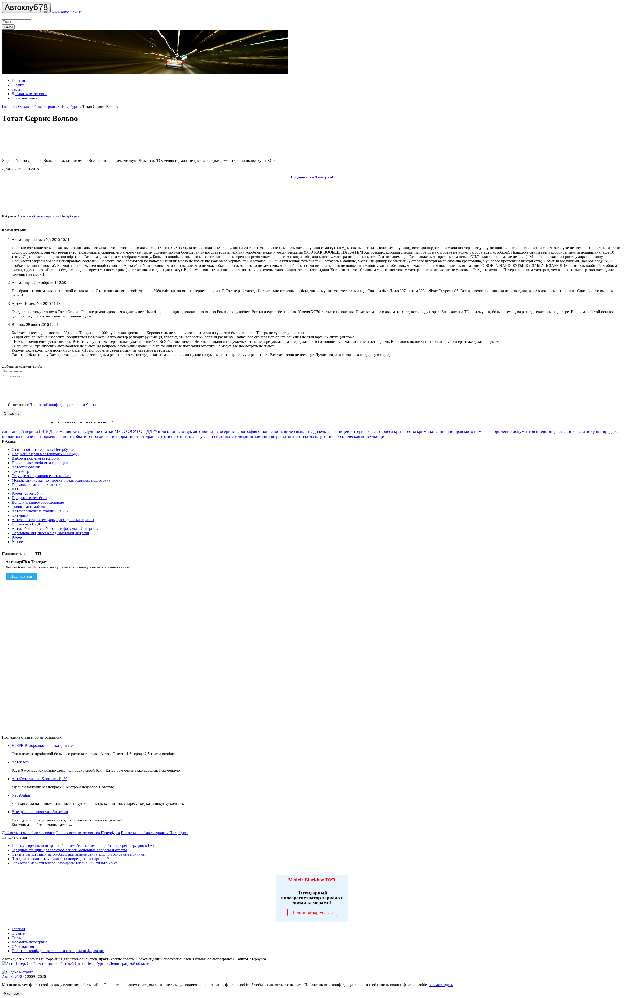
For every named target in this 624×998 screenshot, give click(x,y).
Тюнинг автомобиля (29, 506)
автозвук (184, 431)
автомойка (203, 431)
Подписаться (21, 576)
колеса (387, 431)
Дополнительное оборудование (38, 502)
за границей (338, 431)
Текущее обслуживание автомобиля (41, 476)
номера (481, 431)
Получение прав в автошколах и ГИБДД (45, 454)
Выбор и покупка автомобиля (36, 458)
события (80, 436)
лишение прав (449, 431)
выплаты (304, 431)
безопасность (270, 431)
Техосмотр (20, 471)
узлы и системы (215, 436)
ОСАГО (135, 431)
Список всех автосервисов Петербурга (88, 833)
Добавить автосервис (29, 94)
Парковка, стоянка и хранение (37, 485)
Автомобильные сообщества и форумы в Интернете (55, 528)
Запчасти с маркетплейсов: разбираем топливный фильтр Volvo (64, 863)
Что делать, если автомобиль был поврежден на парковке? (60, 859)
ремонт (65, 436)
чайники (262, 436)
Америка (29, 431)
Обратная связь (24, 98)
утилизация (242, 436)
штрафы (278, 436)
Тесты (17, 89)
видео (289, 431)
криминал (426, 431)
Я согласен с (52, 405)
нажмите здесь (441, 985)
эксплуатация (321, 436)
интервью (359, 431)
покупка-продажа (602, 431)
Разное (17, 542)
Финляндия (164, 431)
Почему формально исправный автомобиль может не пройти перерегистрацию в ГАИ (84, 845)
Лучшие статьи (99, 431)
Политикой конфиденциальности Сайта (62, 405)
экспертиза (297, 436)
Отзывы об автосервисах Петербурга (48, 106)
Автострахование (26, 467)
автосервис (224, 431)
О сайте (18, 85)
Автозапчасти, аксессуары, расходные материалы (53, 520)
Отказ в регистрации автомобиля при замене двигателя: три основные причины (79, 854)
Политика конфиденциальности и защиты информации (58, 951)
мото (468, 431)
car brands (11, 431)
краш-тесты (405, 431)
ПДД (147, 431)
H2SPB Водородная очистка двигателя (44, 745)
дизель (319, 431)
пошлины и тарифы (20, 436)
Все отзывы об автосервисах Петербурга (154, 833)
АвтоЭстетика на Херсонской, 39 (39, 779)
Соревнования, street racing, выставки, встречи (50, 533)
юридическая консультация (360, 436)
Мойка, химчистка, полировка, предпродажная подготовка (61, 480)
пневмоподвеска (551, 431)
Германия (62, 431)
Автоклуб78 (12, 976)
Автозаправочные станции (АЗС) (40, 511)
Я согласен (12, 993)
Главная (18, 81)
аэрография (246, 431)
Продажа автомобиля (29, 498)
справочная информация (112, 436)
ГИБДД (45, 431)
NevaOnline (21, 795)
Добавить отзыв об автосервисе (28, 833)
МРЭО (120, 431)
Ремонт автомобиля (28, 493)
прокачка (48, 436)
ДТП (16, 489)
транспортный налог (180, 436)
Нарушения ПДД (26, 524)
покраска (576, 431)
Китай (78, 431)
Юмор (17, 537)
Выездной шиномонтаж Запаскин (40, 812)
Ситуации (20, 515)
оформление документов (511, 431)
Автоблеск (20, 762)
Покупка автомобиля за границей (40, 463)
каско (375, 431)
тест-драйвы (148, 436)
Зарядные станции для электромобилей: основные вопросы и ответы (69, 850)
